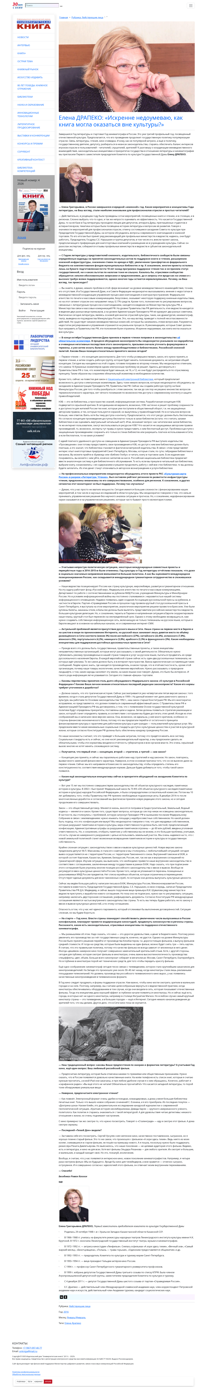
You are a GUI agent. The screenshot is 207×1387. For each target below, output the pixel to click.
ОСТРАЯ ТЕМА (25, 61)
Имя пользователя (27, 279)
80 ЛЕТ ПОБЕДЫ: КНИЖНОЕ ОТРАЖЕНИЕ (32, 87)
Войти (22, 310)
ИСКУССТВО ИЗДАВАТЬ (30, 77)
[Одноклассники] (65, 1297)
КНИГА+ (21, 53)
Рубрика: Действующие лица (87, 17)
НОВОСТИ (23, 37)
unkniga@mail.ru (28, 1351)
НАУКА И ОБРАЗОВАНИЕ (30, 104)
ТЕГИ (30, 1381)
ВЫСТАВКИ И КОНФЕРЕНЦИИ (33, 135)
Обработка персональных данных (26, 1374)
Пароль (21, 291)
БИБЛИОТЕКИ (25, 96)
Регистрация (37, 310)
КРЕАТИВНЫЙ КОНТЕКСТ (31, 159)
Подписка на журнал (34, 248)
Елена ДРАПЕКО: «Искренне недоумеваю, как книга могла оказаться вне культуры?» (121, 121)
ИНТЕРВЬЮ (23, 45)
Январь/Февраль (76, 1317)
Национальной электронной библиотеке (130, 379)
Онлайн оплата (23, 264)
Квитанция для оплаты (23, 260)
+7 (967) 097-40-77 (32, 1347)
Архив (21, 237)
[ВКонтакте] (61, 1297)
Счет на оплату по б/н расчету (44, 260)
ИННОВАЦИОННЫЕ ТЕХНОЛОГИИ (28, 114)
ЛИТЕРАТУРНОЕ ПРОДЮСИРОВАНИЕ (28, 126)
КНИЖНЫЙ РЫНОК (27, 69)
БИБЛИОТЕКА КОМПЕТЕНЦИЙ (26, 169)
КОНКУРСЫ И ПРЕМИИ (30, 143)
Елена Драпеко (73, 1323)
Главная (63, 17)
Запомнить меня (29, 303)
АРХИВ (48, 1381)
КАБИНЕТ (38, 1381)
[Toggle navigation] (191, 5)
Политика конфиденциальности (25, 1372)
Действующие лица (79, 1306)
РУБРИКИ (21, 1381)
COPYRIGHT (23, 151)
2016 (66, 1311)
